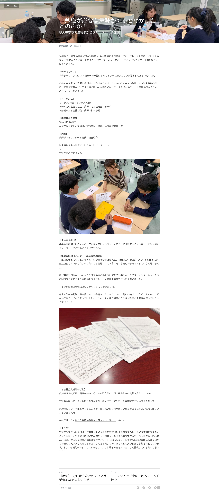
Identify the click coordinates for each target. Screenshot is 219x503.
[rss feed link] (158, 487)
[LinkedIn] (149, 487)
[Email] (155, 487)
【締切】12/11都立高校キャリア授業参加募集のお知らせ (82, 478)
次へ (112, 472)
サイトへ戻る (12, 5)
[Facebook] (138, 487)
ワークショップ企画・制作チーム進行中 (135, 478)
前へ (62, 472)
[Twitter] (143, 487)
